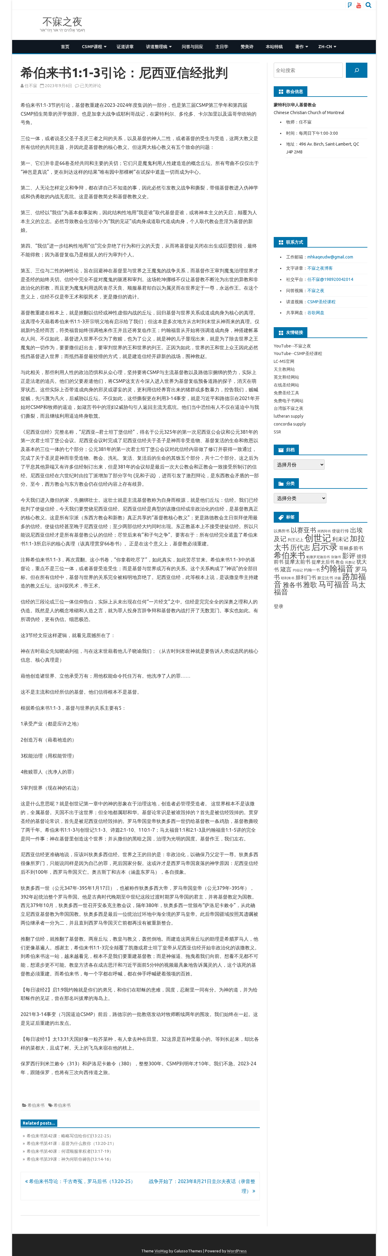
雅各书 (292, 584)
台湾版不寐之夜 (288, 408)
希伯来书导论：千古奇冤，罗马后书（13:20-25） (81, 1181)
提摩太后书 (323, 561)
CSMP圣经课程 (321, 301)
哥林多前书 (351, 548)
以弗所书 (281, 531)
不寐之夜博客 (320, 268)
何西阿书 (324, 531)
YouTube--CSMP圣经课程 (298, 353)
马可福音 (334, 584)
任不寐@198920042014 (330, 279)
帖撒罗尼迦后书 (318, 557)
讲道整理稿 (156, 46)
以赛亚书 (303, 530)
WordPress (237, 1251)
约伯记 (298, 570)
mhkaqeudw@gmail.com (330, 257)
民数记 (350, 562)
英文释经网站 (286, 377)
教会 (340, 562)
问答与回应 (192, 46)
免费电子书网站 (288, 400)
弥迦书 (336, 557)
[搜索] (356, 70)
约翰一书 (312, 570)
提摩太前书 (297, 561)
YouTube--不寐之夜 (292, 346)
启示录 (324, 546)
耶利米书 (287, 578)
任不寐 (31, 85)
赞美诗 (247, 46)
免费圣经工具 (286, 392)
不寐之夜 (62, 21)
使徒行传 (340, 530)
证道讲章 (125, 46)
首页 (65, 46)
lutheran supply (288, 416)
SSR (277, 431)
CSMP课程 (92, 46)
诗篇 (337, 578)
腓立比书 (325, 578)
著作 (299, 46)
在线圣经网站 (286, 385)
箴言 (286, 569)
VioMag (161, 1251)
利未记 (340, 539)
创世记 (318, 538)
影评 (349, 555)
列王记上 (295, 540)
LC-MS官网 (284, 361)
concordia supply (290, 424)
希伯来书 (36, 1105)
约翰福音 (337, 568)
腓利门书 (306, 577)
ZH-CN (325, 46)
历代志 (300, 547)
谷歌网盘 (315, 312)
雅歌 (310, 584)
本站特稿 (274, 46)
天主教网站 (284, 369)
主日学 (222, 46)
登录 (278, 606)
